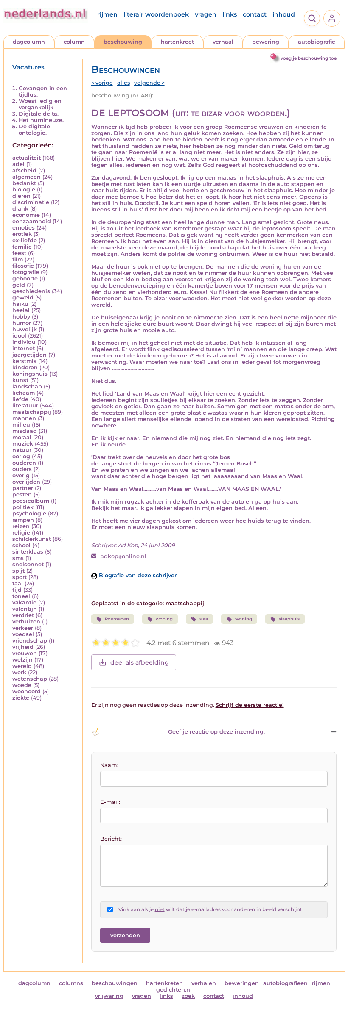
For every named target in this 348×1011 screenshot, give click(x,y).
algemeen (26, 177)
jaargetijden (29, 355)
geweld (23, 297)
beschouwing (123, 42)
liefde (20, 399)
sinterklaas (27, 551)
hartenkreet (177, 42)
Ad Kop (128, 545)
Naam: (109, 765)
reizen (21, 526)
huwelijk (24, 329)
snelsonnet (28, 564)
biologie (23, 189)
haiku (20, 304)
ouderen (24, 463)
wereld (22, 666)
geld (18, 285)
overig (21, 475)
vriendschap (29, 640)
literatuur (25, 405)
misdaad (24, 431)
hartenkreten (164, 983)
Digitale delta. (39, 114)
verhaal (223, 42)
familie (22, 247)
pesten (22, 494)
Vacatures (28, 67)
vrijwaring (109, 996)
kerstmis (24, 361)
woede (21, 685)
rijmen (107, 14)
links (229, 14)
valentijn (24, 609)
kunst (20, 380)
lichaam (23, 393)
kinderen (25, 367)
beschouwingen (115, 983)
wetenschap (29, 679)
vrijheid (23, 647)
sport (19, 577)
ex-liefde (24, 240)
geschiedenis (31, 291)
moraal (21, 437)
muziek (22, 443)
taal (17, 583)
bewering (265, 42)
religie (21, 532)
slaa (203, 619)
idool (19, 335)
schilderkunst (31, 539)
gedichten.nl (174, 989)
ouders (22, 469)
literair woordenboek (156, 14)
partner (22, 488)
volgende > (149, 83)
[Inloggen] (331, 18)
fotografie (25, 272)
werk (19, 672)
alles (123, 83)
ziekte (20, 698)
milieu (21, 424)
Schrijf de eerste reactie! (250, 705)
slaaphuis (289, 619)
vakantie (24, 602)
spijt (18, 571)
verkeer (22, 628)
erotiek (22, 234)
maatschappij (31, 412)
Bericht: (111, 839)
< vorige (102, 83)
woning (164, 619)
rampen (23, 520)
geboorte (25, 278)
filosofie (23, 266)
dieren (21, 196)
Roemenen (117, 619)
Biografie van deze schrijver (137, 575)
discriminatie (30, 202)
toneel (21, 596)
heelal (21, 310)
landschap (27, 386)
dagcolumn (29, 42)
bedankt (24, 183)
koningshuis (30, 374)
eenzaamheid (31, 221)
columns (71, 983)
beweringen (242, 983)
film (17, 259)
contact (255, 14)
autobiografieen (285, 983)
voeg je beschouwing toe (309, 58)
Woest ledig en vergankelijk (40, 104)
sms (18, 558)
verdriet (23, 615)
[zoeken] (312, 18)
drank (20, 208)
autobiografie (316, 42)
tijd (17, 590)
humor (21, 323)
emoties (23, 227)
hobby (21, 316)
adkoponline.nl (123, 556)
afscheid (24, 170)
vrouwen (24, 653)
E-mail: (110, 802)
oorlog (21, 456)
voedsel (23, 634)
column (74, 42)
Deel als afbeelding (139, 662)
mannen (24, 418)
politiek (23, 507)
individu (24, 342)
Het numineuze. (41, 120)
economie (26, 215)
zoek (188, 996)
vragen (205, 14)
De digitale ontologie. (34, 129)
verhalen (203, 983)
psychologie (29, 513)
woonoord (26, 691)
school (21, 545)
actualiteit (26, 158)
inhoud (283, 14)
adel (18, 164)
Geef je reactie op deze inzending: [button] (216, 731)
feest (19, 253)
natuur (21, 450)
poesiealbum (30, 501)
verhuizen (26, 621)
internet (23, 348)
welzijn (22, 659)
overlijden (26, 482)
